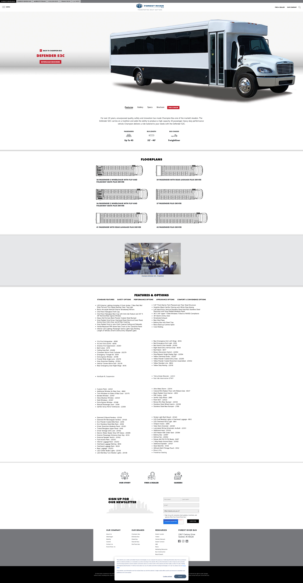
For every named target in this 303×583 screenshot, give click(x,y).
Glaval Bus (135, 539)
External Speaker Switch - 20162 (108, 437)
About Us (109, 534)
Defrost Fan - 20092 (161, 437)
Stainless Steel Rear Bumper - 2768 (166, 406)
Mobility (108, 539)
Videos (157, 537)
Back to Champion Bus (52, 51)
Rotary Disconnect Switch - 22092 (166, 352)
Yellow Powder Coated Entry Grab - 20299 (169, 359)
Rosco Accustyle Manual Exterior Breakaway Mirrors (115, 309)
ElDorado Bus (135, 537)
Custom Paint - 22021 (105, 389)
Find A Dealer (173, 107)
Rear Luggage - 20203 (105, 448)
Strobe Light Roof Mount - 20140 (165, 417)
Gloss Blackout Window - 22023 (108, 398)
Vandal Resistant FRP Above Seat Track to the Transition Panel (119, 327)
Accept (180, 576)
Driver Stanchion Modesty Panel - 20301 (111, 426)
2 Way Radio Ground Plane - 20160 (166, 441)
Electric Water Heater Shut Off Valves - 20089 (113, 433)
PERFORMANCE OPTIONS (143, 300)
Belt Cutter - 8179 (103, 348)
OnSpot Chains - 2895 (161, 424)
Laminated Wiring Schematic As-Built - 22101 (170, 428)
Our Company (292, 7)
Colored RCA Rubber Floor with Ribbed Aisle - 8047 (172, 391)
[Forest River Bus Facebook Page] (179, 541)
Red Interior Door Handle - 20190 (165, 345)
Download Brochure (50, 62)
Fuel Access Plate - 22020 (106, 440)
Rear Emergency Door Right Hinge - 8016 (111, 366)
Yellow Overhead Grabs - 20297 (165, 357)
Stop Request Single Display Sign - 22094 (168, 354)
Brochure (160, 107)
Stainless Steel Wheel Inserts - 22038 (167, 404)
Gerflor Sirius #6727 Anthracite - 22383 (111, 407)
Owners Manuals (160, 539)
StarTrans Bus (136, 544)
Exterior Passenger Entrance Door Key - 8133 (113, 435)
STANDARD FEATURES (105, 300)
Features (129, 107)
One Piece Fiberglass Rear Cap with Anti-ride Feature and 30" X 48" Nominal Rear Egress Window (120, 315)
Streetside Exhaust (160, 318)
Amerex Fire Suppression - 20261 (109, 346)
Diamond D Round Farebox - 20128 (109, 417)
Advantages (109, 537)
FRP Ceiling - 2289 (160, 395)
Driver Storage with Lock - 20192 (109, 431)
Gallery (140, 107)
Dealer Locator (159, 534)
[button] (5, 7)
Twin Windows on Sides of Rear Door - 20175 (113, 393)
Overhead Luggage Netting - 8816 (109, 444)
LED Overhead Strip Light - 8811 (165, 422)
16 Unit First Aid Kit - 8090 (106, 344)
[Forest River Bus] (8, 1)
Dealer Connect (159, 542)
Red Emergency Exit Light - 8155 (165, 343)
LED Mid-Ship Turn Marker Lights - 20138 (112, 453)
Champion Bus (136, 534)
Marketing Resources (161, 549)
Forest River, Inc (110, 547)
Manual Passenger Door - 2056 (108, 405)
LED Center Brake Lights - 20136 (109, 451)
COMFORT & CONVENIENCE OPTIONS (191, 300)
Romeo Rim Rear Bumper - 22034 (166, 402)
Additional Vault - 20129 (162, 430)
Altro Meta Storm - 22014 (163, 389)
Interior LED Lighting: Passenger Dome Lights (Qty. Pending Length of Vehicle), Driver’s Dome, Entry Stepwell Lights (118, 330)
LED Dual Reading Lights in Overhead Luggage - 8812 (173, 419)
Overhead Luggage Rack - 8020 (108, 446)
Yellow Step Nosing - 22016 (163, 365)
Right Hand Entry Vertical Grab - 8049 (167, 348)
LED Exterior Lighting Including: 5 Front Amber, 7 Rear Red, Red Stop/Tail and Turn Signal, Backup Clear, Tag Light (119, 306)
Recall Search (159, 554)
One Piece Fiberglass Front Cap (108, 312)
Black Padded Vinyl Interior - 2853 (166, 393)
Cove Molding (158, 327)
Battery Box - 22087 (161, 435)
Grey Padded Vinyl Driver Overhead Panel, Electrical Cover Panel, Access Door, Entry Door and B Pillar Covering (120, 321)
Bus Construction (160, 552)
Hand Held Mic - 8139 (161, 446)
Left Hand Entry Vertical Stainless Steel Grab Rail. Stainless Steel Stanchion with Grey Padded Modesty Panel (177, 310)
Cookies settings (167, 576)
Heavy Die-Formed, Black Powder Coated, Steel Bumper (117, 318)
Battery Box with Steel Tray (164, 322)
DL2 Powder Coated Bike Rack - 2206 (110, 422)
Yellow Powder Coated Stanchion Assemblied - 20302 (173, 361)
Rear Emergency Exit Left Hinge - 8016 (167, 341)
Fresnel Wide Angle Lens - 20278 (109, 359)
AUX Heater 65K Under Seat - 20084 (167, 433)
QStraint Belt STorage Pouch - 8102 (166, 448)
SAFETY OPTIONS (124, 300)
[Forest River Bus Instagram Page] (183, 541)
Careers (108, 542)
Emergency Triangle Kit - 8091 (108, 355)
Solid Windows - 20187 (105, 400)
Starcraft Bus (135, 542)
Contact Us (109, 544)
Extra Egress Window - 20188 (107, 357)
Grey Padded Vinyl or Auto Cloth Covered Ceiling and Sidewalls (119, 324)
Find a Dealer (280, 7)
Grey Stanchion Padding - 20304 (108, 361)
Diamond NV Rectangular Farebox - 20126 (112, 420)
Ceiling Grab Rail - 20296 (106, 350)
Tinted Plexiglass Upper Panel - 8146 (110, 429)
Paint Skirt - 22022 (160, 400)
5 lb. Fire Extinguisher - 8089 (107, 341)
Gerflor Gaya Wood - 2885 (163, 398)
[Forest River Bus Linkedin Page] (187, 541)
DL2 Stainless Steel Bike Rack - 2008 (110, 424)
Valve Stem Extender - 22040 (164, 426)
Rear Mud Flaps (159, 320)
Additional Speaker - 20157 (163, 444)
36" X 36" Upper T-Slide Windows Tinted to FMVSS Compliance (176, 314)
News (157, 547)
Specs (150, 107)
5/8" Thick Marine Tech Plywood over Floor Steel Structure (175, 305)
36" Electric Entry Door (162, 316)
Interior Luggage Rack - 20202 (108, 442)
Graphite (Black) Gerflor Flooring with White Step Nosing (174, 307)
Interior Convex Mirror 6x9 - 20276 (109, 363)
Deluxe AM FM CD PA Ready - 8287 (166, 439)
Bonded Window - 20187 (105, 396)
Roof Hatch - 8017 (160, 350)
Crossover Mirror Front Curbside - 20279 (111, 352)
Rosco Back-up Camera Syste (164, 325)
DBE (156, 544)
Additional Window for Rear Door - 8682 (111, 391)
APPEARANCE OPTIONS (165, 300)
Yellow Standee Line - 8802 (163, 363)
